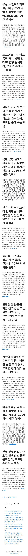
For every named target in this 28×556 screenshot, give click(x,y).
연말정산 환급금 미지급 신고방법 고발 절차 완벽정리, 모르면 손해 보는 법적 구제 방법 (13, 312)
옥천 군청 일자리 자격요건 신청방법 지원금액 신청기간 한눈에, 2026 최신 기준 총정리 (13, 166)
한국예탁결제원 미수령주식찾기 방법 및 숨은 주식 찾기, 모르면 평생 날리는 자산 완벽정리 (13, 364)
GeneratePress (14, 553)
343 (9, 497)
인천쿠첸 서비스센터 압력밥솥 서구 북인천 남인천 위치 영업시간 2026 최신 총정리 (13, 215)
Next (14, 497)
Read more (7, 47)
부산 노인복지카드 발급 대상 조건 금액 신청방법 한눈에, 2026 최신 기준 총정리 (13, 12)
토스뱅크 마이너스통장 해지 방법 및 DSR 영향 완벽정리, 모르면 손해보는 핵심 (13, 62)
